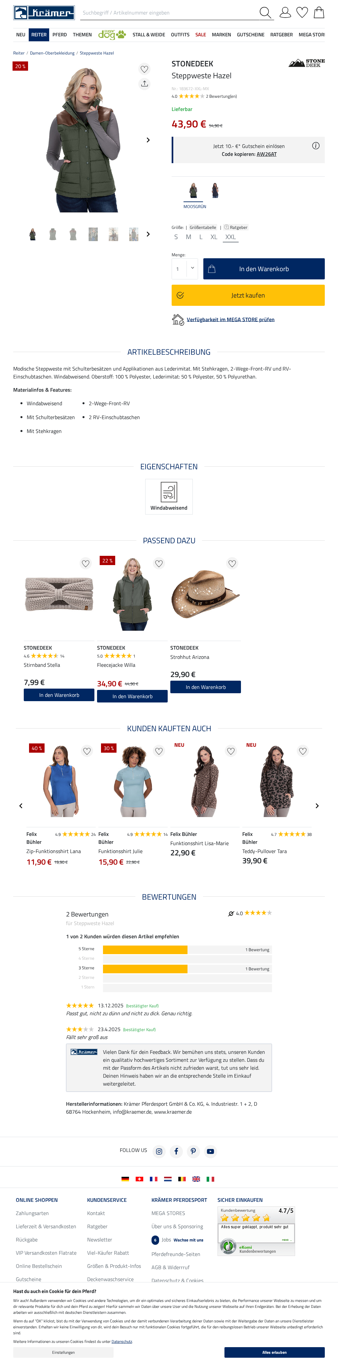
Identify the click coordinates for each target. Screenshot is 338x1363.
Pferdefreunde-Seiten (176, 1254)
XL (214, 237)
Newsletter (99, 1239)
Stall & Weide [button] (149, 34)
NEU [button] (20, 34)
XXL (230, 237)
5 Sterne (86, 949)
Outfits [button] (180, 34)
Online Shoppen (37, 1200)
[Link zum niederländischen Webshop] (169, 1178)
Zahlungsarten (32, 1213)
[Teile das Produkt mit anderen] (144, 84)
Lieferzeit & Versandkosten (46, 1226)
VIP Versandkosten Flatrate (46, 1253)
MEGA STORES (314, 34)
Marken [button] (221, 34)
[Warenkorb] (319, 11)
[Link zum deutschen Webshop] (126, 1178)
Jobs (178, 1239)
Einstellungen (63, 1352)
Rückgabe (27, 1239)
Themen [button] (82, 34)
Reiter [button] (39, 34)
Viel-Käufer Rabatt (108, 1253)
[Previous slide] (18, 140)
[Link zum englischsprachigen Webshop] (197, 1178)
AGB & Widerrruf (170, 1267)
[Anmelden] (285, 11)
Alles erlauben (274, 1352)
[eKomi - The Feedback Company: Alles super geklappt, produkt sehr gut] (256, 1231)
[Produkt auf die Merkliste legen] (144, 69)
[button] (112, 34)
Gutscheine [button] (250, 34)
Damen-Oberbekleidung (52, 53)
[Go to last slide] (21, 806)
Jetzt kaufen (248, 295)
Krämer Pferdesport (179, 1200)
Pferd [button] (59, 34)
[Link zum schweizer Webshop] (141, 1178)
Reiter (19, 53)
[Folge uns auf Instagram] (159, 1151)
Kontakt (96, 1213)
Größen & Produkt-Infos (114, 1266)
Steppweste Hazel (97, 53)
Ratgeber (239, 227)
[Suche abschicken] (266, 12)
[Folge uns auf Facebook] (176, 1151)
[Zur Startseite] (44, 12)
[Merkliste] (302, 11)
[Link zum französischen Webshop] (155, 1178)
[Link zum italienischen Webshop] (212, 1178)
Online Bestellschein (39, 1266)
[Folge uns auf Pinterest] (193, 1151)
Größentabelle (203, 227)
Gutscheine (28, 1279)
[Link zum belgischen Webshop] (183, 1178)
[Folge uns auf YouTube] (210, 1151)
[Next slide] (148, 140)
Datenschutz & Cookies (177, 1280)
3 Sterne (86, 968)
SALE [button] (200, 34)
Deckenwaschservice (110, 1279)
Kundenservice (107, 1200)
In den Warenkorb (132, 696)
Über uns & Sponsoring (177, 1226)
